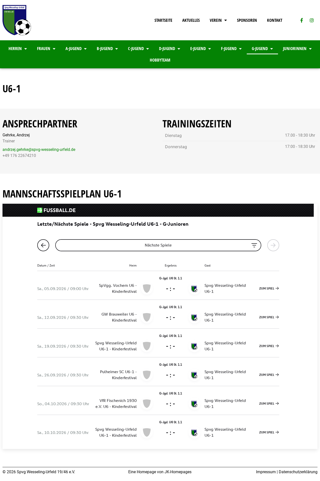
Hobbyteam (160, 60)
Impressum (266, 471)
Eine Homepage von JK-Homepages (160, 471)
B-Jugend (105, 48)
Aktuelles (191, 20)
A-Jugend (74, 48)
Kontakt (274, 20)
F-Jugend (228, 48)
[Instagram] (311, 20)
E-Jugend (198, 48)
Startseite (163, 20)
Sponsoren (247, 20)
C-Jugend (136, 48)
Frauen (43, 48)
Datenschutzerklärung (298, 471)
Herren (15, 48)
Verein (216, 20)
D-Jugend (167, 48)
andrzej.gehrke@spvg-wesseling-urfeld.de (38, 149)
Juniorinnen (294, 48)
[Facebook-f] (301, 20)
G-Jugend (260, 48)
